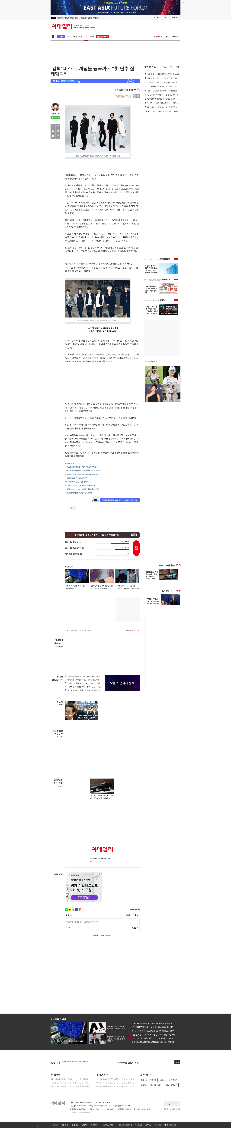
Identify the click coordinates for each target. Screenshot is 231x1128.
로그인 (178, 18)
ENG (158, 18)
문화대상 (144, 1080)
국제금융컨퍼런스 (156, 1085)
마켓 (167, 36)
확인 (177, 1062)
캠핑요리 (144, 1085)
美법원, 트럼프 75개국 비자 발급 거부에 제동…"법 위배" (153, 1035)
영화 (92, 36)
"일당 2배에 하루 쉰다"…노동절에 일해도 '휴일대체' (151, 1023)
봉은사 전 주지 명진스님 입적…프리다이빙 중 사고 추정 (153, 1031)
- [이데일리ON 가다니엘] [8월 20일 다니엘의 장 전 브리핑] (114, 1083)
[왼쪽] (94, 702)
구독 (164, 18)
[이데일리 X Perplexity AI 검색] (95, 81)
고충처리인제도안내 (125, 1125)
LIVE (53, 18)
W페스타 (163, 1080)
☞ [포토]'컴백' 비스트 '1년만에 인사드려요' (78, 493)
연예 (75, 36)
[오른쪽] (96, 702)
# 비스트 (70, 508)
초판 (173, 18)
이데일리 (73, 26)
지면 (168, 18)
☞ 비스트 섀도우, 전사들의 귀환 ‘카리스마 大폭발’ (80, 467)
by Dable (60, 736)
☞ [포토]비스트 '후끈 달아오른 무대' (76, 478)
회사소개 (55, 1125)
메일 (53, 131)
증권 (171, 67)
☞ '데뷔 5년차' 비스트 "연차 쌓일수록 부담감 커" (80, 485)
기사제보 (158, 1125)
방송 (80, 36)
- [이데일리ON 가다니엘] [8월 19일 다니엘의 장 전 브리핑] (114, 1086)
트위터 (57, 126)
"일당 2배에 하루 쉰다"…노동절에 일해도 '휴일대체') (84, 680)
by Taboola (59, 646)
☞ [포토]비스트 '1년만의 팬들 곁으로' (76, 482)
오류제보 (148, 1125)
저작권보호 (138, 1125)
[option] (96, 18)
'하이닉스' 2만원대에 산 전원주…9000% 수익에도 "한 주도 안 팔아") (89, 683)
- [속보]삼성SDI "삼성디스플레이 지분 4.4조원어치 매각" (70, 1079)
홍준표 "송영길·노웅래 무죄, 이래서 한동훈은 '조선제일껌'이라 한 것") (90, 690)
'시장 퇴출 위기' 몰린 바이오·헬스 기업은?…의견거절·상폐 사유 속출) (90, 687)
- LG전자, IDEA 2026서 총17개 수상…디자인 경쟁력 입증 (70, 1086)
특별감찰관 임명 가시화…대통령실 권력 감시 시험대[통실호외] (155, 1042)
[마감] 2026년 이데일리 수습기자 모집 (75, 1062)
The (175, 36)
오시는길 (74, 1125)
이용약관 (94, 1125)
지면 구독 (136, 630)
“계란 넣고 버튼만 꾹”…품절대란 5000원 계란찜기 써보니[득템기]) (88, 676)
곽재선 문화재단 (171, 1085)
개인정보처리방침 (170, 1125)
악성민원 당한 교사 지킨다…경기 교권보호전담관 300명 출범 (155, 1038)
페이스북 (53, 126)
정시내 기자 (55, 114)
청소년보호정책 (107, 1125)
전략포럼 (153, 1080)
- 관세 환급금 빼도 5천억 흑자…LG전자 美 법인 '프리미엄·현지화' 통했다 (71, 1083)
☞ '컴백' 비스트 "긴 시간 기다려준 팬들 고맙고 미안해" (82, 489)
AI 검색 (60, 37)
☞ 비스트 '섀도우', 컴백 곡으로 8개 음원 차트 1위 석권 (82, 474)
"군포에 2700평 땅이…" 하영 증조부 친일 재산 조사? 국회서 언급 (156, 1027)
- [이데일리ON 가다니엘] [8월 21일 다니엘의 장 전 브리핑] (114, 1079)
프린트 (57, 131)
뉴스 (164, 67)
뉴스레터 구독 (127, 630)
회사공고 (65, 1125)
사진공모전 (173, 1080)
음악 (86, 36)
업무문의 (84, 1125)
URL (57, 136)
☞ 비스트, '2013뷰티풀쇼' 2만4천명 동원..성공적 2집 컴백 (82, 470)
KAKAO (53, 136)
